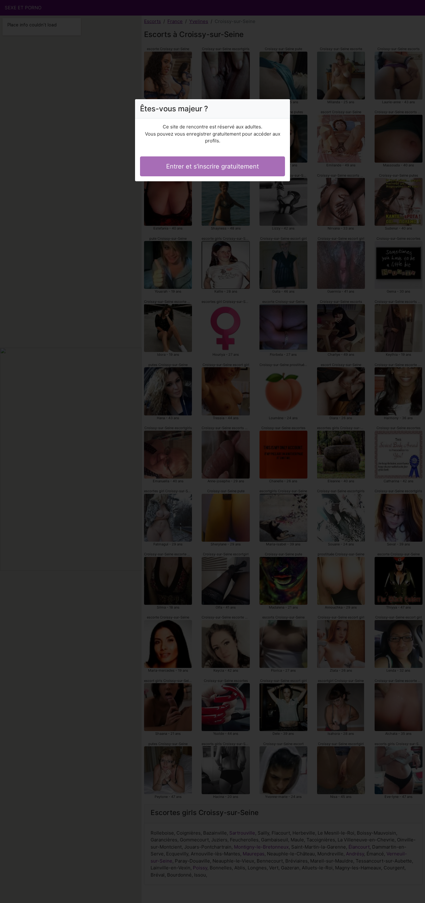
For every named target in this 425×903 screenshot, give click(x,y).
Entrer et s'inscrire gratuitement (212, 166)
